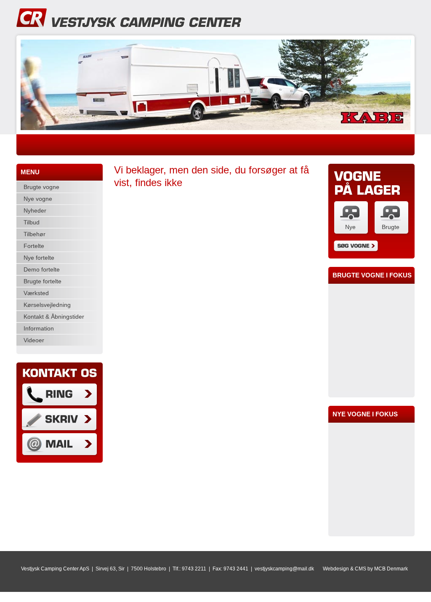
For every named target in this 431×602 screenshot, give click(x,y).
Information (39, 328)
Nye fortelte (39, 257)
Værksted (36, 293)
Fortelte (34, 245)
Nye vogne (38, 198)
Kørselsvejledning (47, 304)
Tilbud (32, 222)
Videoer (34, 340)
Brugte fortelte (42, 281)
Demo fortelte (42, 269)
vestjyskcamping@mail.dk (284, 569)
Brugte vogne (41, 187)
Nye (350, 227)
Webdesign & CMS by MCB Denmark (365, 569)
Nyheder (35, 210)
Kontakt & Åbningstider (54, 316)
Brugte (390, 227)
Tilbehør (34, 234)
